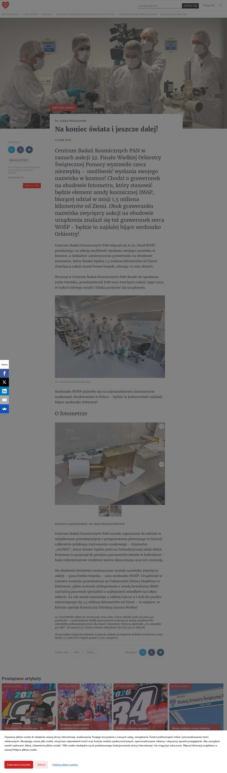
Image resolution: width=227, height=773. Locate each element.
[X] (4, 382)
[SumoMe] (4, 408)
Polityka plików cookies (65, 764)
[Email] (4, 399)
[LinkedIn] (4, 391)
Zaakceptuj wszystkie (19, 764)
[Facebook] (4, 373)
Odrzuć (41, 764)
